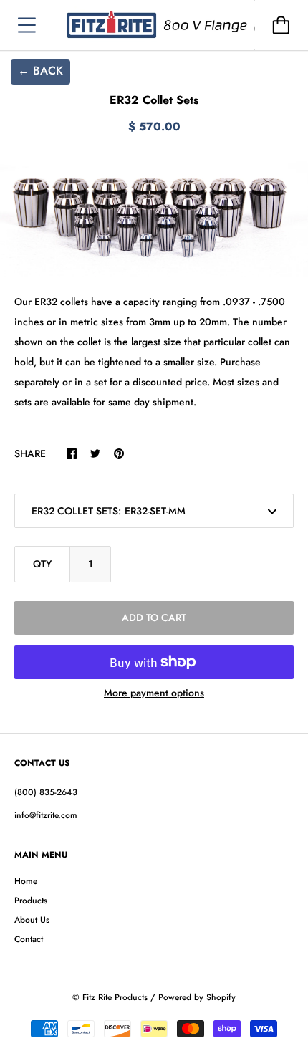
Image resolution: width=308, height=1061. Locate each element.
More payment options (154, 693)
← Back (40, 70)
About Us (31, 919)
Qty (42, 564)
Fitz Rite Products (115, 997)
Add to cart (154, 617)
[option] (154, 217)
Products (30, 900)
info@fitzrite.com (45, 815)
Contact (28, 939)
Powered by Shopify (197, 997)
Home (25, 881)
